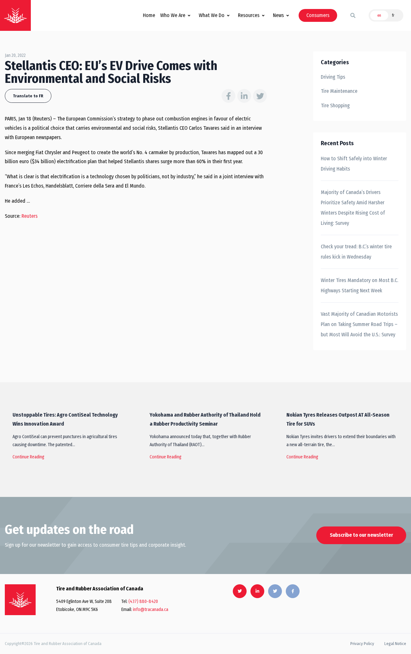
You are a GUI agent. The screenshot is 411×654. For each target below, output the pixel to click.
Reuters (30, 216)
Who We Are (172, 15)
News (278, 15)
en (379, 15)
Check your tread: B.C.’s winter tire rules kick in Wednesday (356, 251)
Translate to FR (28, 95)
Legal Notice (395, 643)
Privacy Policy (362, 643)
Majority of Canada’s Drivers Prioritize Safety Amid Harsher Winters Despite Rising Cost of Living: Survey (353, 207)
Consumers (317, 15)
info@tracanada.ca (150, 609)
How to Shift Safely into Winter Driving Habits (354, 163)
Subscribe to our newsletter (361, 535)
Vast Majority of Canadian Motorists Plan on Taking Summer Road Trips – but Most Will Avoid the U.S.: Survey (359, 324)
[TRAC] (15, 15)
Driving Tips (333, 77)
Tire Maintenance (339, 91)
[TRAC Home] (20, 599)
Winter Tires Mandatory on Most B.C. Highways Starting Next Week (359, 285)
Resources (248, 15)
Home (149, 15)
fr (393, 15)
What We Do (211, 15)
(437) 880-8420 (143, 601)
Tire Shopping (335, 105)
